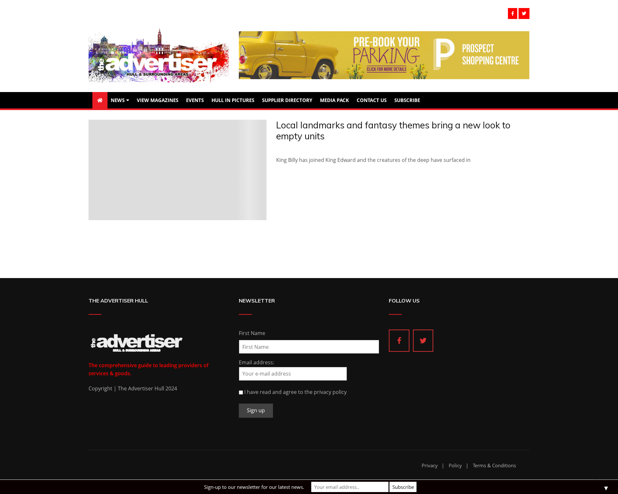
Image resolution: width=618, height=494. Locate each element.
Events (195, 100)
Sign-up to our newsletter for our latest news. (254, 487)
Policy (455, 465)
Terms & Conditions (494, 465)
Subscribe (407, 100)
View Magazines (157, 100)
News (118, 100)
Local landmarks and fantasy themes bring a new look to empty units (393, 130)
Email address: (256, 362)
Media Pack (334, 100)
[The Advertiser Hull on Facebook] (399, 341)
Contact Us (372, 100)
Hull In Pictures (232, 100)
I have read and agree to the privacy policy (295, 392)
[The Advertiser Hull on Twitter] (423, 341)
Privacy (430, 465)
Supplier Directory (287, 100)
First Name (252, 333)
